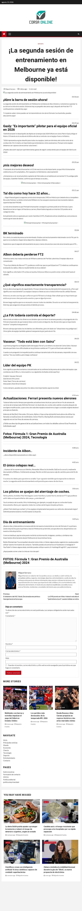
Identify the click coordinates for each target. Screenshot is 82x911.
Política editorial (9, 780)
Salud (8, 802)
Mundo (6, 745)
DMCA (6, 777)
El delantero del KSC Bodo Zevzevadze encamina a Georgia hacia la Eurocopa (21, 596)
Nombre (9, 644)
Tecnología (7, 753)
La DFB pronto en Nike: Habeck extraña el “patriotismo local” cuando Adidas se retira (63, 596)
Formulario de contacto (11, 774)
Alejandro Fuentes (23, 835)
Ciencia (6, 750)
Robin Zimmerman (10, 542)
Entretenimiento (9, 758)
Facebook (60, 545)
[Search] (78, 34)
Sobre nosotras (8, 772)
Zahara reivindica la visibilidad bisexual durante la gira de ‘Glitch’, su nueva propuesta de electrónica (59, 869)
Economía (6, 748)
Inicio (5, 740)
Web (7, 658)
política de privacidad (11, 782)
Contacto (6, 760)
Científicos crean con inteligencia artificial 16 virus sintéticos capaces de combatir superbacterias (21, 869)
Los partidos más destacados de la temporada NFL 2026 (39, 715)
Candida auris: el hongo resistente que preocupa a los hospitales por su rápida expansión (59, 829)
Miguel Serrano (10, 89)
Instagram (70, 545)
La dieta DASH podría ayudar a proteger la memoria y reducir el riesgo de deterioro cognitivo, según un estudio (21, 829)
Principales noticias (10, 743)
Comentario (10, 616)
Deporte (40, 44)
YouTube (6, 547)
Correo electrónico (12, 651)
